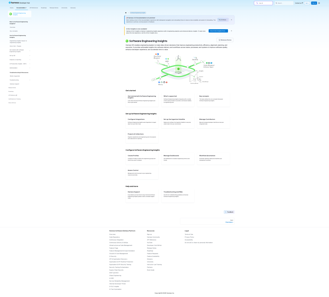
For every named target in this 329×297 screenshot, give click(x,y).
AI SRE (111, 278)
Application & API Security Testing (120, 264)
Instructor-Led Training (154, 264)
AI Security (112, 256)
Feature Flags (113, 248)
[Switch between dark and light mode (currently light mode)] (319, 3)
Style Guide (150, 270)
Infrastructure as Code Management (120, 245)
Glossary (73, 8)
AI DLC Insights (114, 286)
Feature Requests (152, 253)
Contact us (298, 3)
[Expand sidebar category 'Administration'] (30, 68)
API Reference (34, 8)
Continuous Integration (116, 240)
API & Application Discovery (118, 259)
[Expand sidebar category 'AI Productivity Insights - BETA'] (30, 64)
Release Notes (54, 8)
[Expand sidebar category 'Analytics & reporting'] (30, 60)
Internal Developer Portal (117, 284)
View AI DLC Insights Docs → (218, 31)
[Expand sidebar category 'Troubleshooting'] (30, 80)
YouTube (149, 242)
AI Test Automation (115, 289)
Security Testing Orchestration (119, 267)
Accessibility (189, 240)
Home (11, 8)
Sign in (307, 3)
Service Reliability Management (119, 281)
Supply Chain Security (116, 270)
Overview (112, 234)
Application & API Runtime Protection (121, 262)
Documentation (22, 8)
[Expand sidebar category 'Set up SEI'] (30, 55)
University (64, 8)
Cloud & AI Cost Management (118, 253)
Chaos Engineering (115, 275)
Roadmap (44, 8)
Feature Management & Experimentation (122, 251)
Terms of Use (189, 234)
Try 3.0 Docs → (223, 20)
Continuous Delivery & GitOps (118, 242)
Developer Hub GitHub (154, 245)
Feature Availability (153, 256)
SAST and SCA (113, 273)
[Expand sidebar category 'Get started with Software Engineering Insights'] (30, 50)
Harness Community (153, 237)
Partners (150, 267)
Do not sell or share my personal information (199, 242)
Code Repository (114, 237)
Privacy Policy (189, 237)
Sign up (314, 3)
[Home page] (125, 12)
